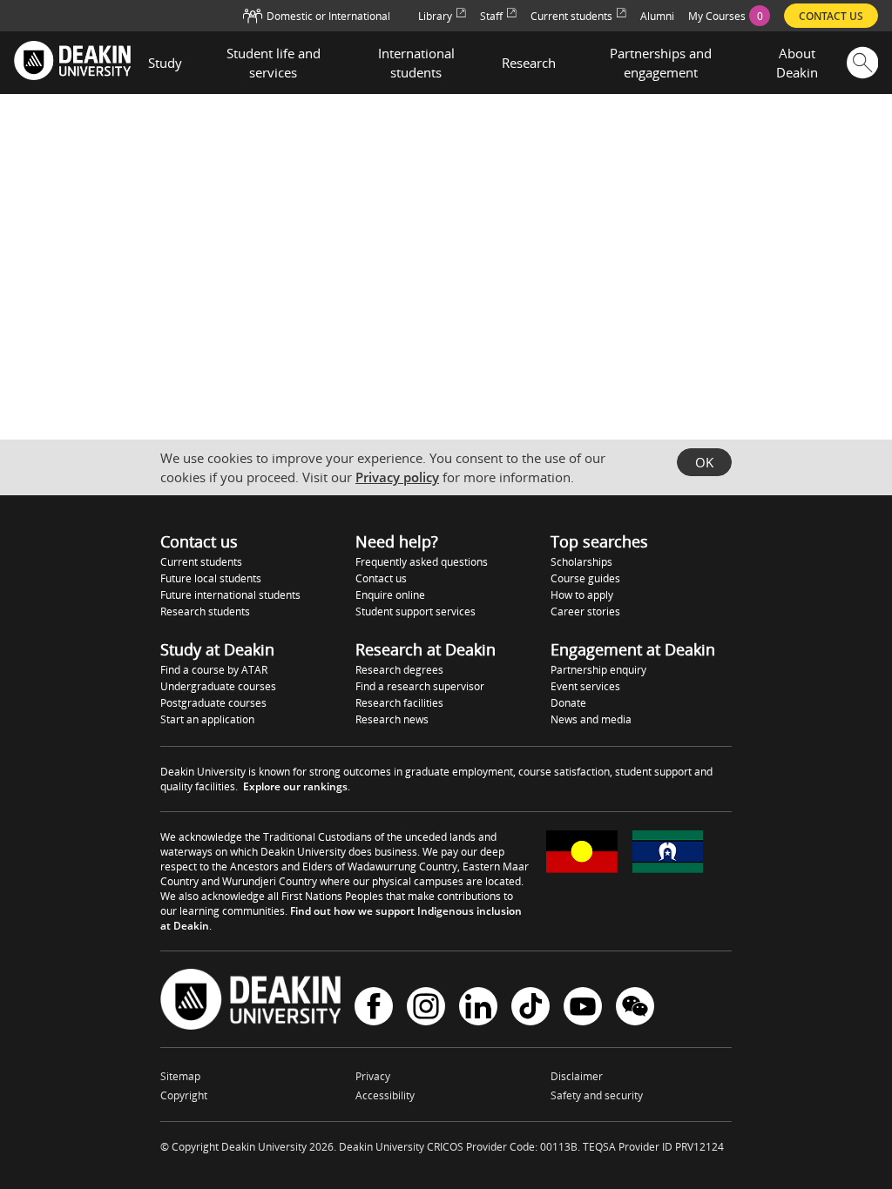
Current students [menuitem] (571, 16)
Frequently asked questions (421, 561)
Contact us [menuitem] (831, 16)
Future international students (230, 595)
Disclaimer (577, 1076)
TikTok (530, 1008)
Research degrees (399, 669)
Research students (205, 611)
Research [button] (529, 62)
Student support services (415, 611)
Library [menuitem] (435, 16)
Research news (392, 719)
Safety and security (597, 1095)
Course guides (585, 578)
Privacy (372, 1076)
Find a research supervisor (419, 686)
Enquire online (390, 595)
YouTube (583, 1008)
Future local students (210, 578)
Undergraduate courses (218, 686)
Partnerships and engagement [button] (661, 62)
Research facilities (399, 702)
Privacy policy (397, 477)
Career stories (585, 611)
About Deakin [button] (797, 62)
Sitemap (180, 1076)
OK (704, 462)
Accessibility (385, 1095)
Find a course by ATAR (213, 669)
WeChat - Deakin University (635, 1008)
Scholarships (581, 561)
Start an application (207, 719)
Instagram (426, 1008)
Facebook (374, 1008)
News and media (591, 719)
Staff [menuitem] (491, 16)
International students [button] (416, 62)
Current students (201, 561)
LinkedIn (478, 1008)
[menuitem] (729, 15)
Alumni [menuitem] (657, 16)
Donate (568, 702)
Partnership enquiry (598, 669)
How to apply (582, 595)
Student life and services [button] (273, 62)
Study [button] (165, 62)
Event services (585, 686)
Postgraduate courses (213, 702)
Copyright (183, 1095)
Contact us (381, 578)
